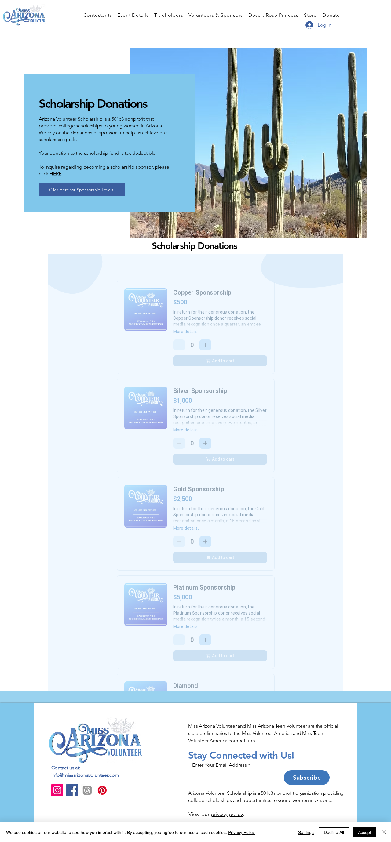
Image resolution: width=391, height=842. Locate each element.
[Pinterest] (102, 790)
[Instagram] (57, 790)
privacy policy (227, 814)
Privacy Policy (241, 832)
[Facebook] (72, 790)
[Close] (383, 832)
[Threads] (87, 790)
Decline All (334, 832)
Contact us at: (65, 768)
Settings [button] (306, 832)
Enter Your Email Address (219, 765)
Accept (364, 832)
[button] (98, 15)
